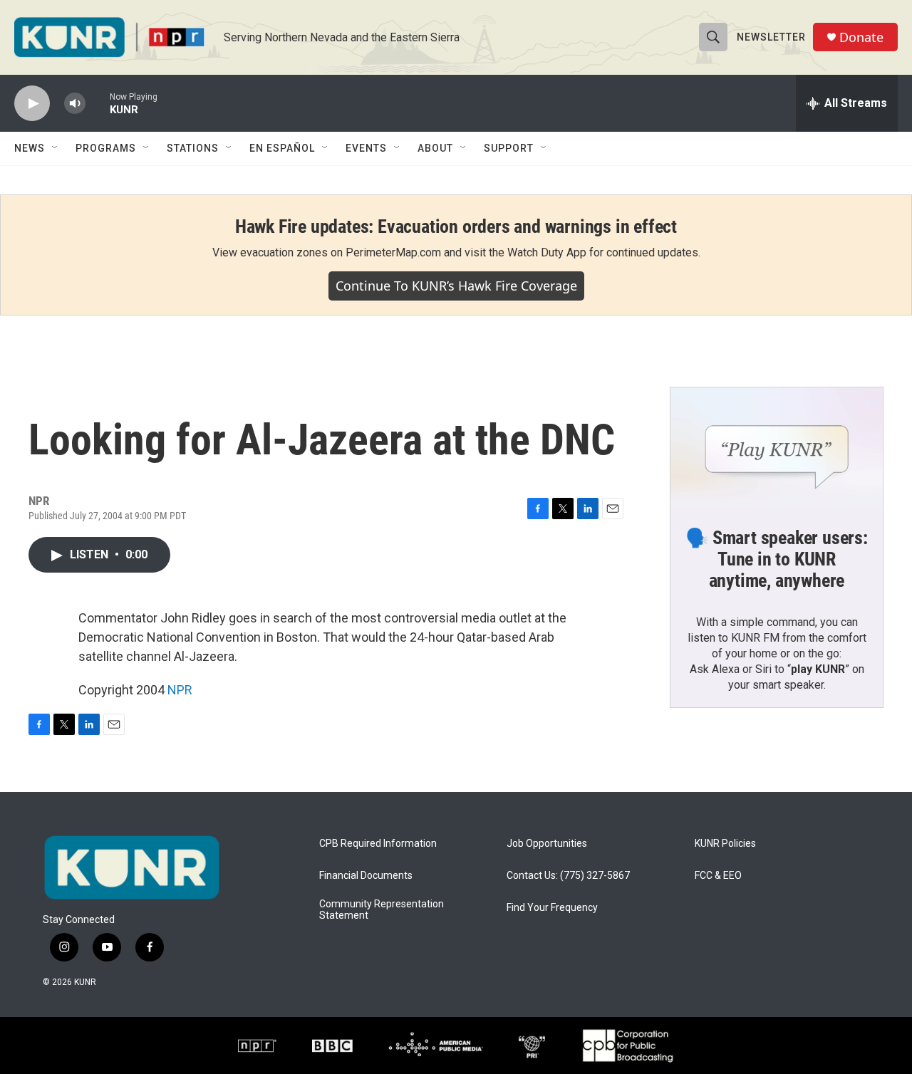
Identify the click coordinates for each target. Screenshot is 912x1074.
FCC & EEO (718, 875)
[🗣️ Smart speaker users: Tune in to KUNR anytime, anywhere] (776, 447)
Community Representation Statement (381, 910)
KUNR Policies (725, 843)
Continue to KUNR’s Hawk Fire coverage (456, 285)
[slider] (97, 102)
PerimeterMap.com (393, 252)
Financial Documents (366, 875)
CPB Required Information (378, 843)
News (29, 148)
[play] (32, 103)
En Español (282, 148)
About (435, 148)
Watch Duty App (546, 252)
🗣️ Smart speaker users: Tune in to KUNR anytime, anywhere (776, 559)
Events (366, 148)
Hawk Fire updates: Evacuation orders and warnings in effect (456, 226)
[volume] (75, 104)
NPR (179, 689)
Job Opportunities (547, 843)
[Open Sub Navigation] (55, 148)
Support (509, 148)
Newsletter (771, 37)
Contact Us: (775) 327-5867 (568, 875)
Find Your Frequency (552, 907)
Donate (861, 37)
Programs (106, 148)
